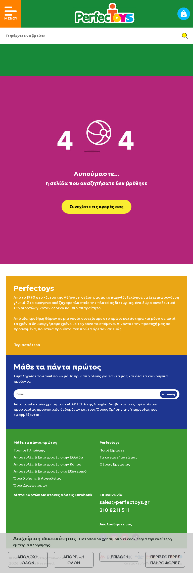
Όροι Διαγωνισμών (30, 485)
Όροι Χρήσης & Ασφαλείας (37, 478)
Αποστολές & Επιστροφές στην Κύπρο (47, 464)
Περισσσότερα (27, 344)
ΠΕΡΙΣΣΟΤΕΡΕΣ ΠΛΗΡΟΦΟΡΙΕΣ (165, 559)
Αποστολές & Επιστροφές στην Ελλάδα (48, 457)
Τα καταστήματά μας (118, 457)
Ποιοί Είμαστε (112, 450)
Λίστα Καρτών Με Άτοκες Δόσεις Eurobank (53, 495)
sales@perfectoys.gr (125, 502)
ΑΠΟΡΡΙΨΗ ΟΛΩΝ (73, 559)
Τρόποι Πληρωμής (29, 450)
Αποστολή (168, 394)
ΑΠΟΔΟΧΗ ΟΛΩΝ (27, 559)
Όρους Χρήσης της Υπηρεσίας (123, 409)
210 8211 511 (114, 510)
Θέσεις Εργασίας (115, 464)
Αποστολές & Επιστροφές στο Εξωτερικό (50, 471)
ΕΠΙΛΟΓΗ (119, 556)
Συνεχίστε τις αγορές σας (96, 206)
